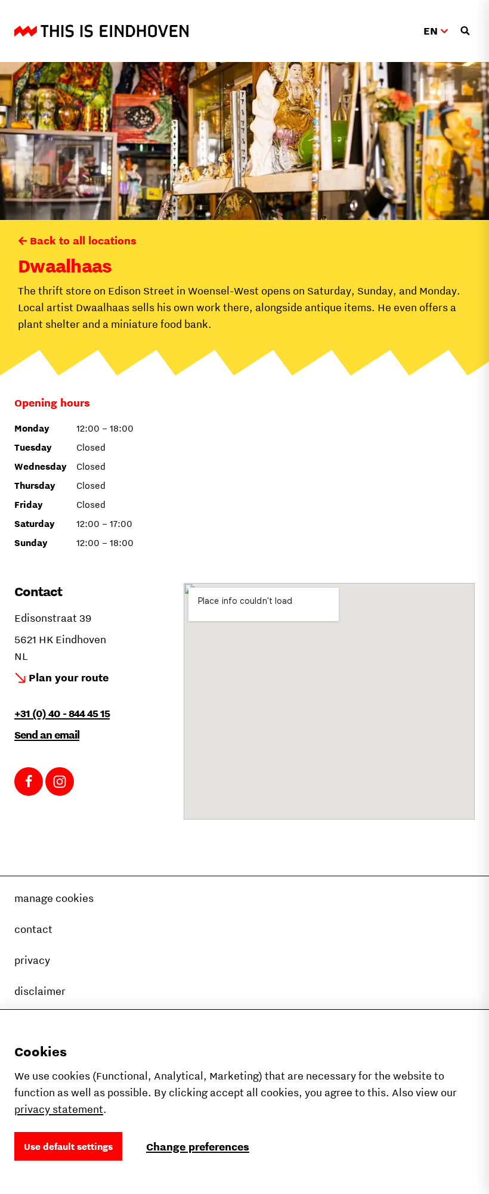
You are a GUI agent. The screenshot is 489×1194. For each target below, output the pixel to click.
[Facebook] (28, 781)
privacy (32, 960)
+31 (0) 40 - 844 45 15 (62, 713)
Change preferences (197, 1146)
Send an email (46, 735)
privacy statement (58, 1109)
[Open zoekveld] (465, 31)
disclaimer (40, 991)
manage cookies (54, 898)
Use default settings (68, 1146)
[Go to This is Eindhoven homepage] (101, 31)
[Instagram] (59, 781)
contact (33, 929)
